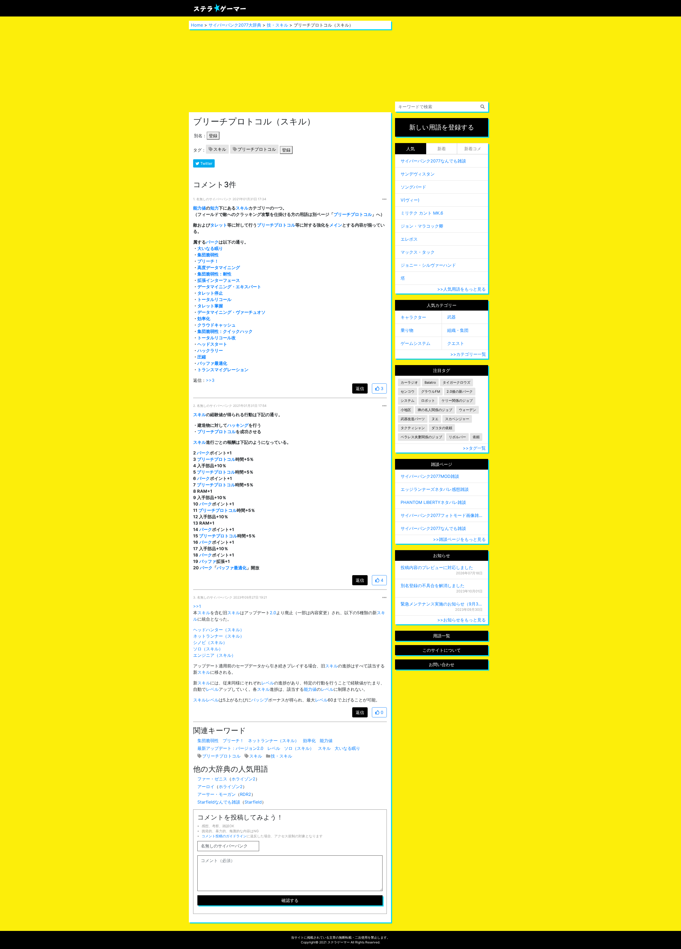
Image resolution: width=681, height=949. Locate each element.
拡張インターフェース (218, 280)
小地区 (406, 410)
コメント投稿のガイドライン (224, 836)
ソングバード (413, 187)
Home (197, 25)
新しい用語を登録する (441, 127)
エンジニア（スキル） (214, 655)
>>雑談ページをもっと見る (459, 539)
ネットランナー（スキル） (218, 636)
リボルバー (457, 437)
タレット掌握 (210, 305)
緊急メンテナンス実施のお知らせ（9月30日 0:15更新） (442, 604)
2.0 (273, 612)
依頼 (476, 437)
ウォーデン (467, 410)
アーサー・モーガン (216, 794)
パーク (212, 242)
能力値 (199, 208)
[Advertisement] (290, 71)
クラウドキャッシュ (216, 325)
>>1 (197, 606)
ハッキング (237, 425)
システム (407, 401)
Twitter (205, 163)
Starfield (253, 802)
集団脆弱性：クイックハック (225, 331)
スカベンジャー (457, 419)
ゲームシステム (415, 343)
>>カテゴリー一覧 (468, 354)
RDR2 (245, 794)
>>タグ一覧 (474, 448)
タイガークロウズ (456, 382)
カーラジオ (409, 382)
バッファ (207, 561)
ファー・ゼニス (212, 778)
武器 (451, 317)
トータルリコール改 (216, 337)
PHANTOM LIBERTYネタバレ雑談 (433, 502)
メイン (335, 225)
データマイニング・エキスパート (229, 286)
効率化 (203, 318)
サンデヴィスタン (418, 174)
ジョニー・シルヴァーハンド (428, 265)
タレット (218, 225)
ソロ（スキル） (208, 648)
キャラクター (413, 317)
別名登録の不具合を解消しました (432, 585)
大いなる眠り (210, 248)
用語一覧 (441, 635)
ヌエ (434, 419)
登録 (213, 135)
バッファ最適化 (212, 363)
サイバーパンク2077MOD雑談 (430, 476)
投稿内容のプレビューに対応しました (437, 567)
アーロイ (205, 786)
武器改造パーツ (413, 419)
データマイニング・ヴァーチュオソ (231, 312)
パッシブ (259, 700)
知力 (214, 208)
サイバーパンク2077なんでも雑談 (433, 161)
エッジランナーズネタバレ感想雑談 (435, 489)
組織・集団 (457, 330)
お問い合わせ (441, 664)
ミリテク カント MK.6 (422, 213)
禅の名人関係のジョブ (435, 410)
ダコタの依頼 (441, 428)
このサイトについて (441, 650)
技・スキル (277, 25)
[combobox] (441, 107)
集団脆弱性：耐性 (214, 274)
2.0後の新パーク (460, 392)
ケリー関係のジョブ (457, 401)
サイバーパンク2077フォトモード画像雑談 (442, 515)
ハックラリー (210, 350)
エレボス (409, 239)
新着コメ (472, 148)
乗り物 (407, 330)
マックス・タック (418, 252)
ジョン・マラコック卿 (422, 226)
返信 (360, 388)
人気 (410, 148)
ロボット (428, 401)
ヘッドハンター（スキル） (218, 629)
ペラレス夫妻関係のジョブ (421, 437)
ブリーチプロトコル (257, 149)
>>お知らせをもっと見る (461, 619)
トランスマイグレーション (222, 369)
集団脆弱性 (208, 254)
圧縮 (201, 356)
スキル (219, 149)
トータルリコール (214, 299)
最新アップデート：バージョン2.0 (230, 748)
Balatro (430, 382)
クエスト (455, 343)
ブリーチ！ (208, 261)
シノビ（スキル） (210, 642)
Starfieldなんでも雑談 (218, 802)
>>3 (210, 380)
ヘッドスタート (212, 344)
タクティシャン (413, 428)
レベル (267, 682)
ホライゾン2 (243, 778)
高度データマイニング (218, 267)
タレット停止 (210, 293)
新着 (441, 148)
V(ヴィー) (410, 200)
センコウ (407, 392)
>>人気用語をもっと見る (461, 289)
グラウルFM (430, 392)
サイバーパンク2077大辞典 (235, 25)
